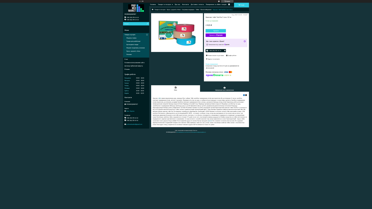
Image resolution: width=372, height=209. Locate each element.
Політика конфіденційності (198, 132)
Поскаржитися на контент (183, 132)
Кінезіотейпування (205, 9)
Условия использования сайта (134, 62)
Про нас (177, 4)
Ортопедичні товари (132, 44)
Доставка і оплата (197, 4)
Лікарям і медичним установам (135, 48)
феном (210, 121)
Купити (216, 31)
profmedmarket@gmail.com (134, 124)
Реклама (129, 54)
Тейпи (197, 9)
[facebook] (244, 95)
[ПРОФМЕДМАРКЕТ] (136, 8)
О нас (126, 59)
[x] (246, 95)
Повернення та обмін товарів (216, 4)
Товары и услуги (129, 35)
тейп (159, 98)
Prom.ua (195, 130)
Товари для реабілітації (133, 41)
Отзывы (127, 69)
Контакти (185, 4)
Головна (153, 4)
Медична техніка (131, 38)
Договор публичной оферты (133, 66)
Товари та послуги (164, 4)
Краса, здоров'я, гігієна (174, 9)
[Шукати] (147, 23)
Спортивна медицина (188, 9)
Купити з (213, 35)
